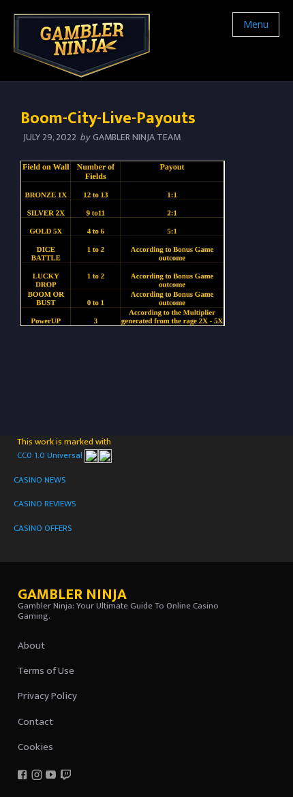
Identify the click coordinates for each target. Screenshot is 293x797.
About (31, 645)
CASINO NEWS (40, 479)
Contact (35, 721)
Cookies (35, 746)
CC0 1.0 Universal (50, 455)
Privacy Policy (47, 695)
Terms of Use (46, 670)
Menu (255, 24)
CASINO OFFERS (43, 528)
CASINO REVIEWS (45, 503)
